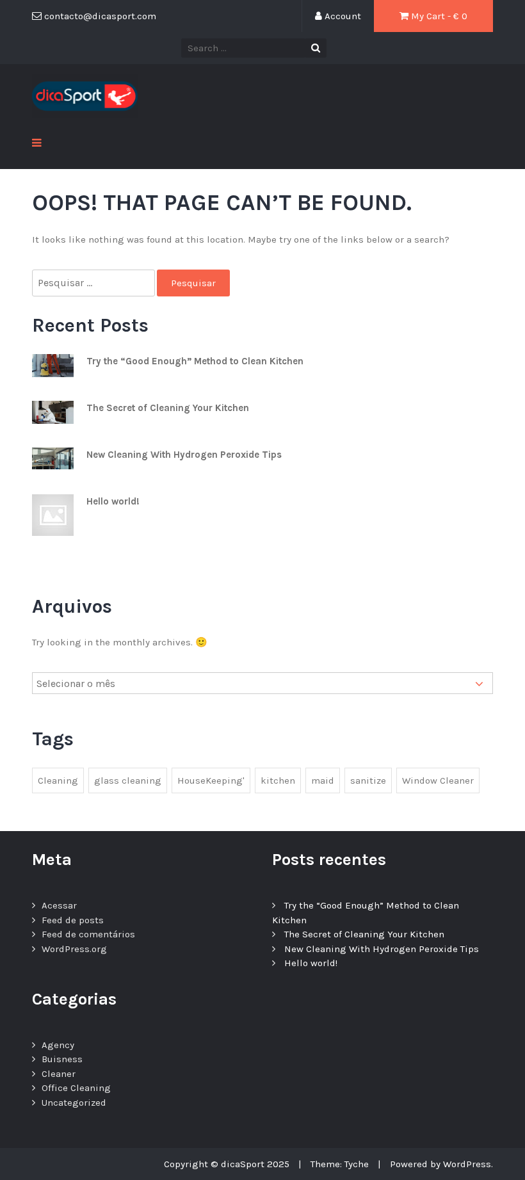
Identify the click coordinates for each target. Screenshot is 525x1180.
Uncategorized (74, 1102)
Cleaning (58, 780)
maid (322, 780)
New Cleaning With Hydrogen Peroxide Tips (184, 454)
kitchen (278, 780)
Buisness (62, 1059)
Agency (58, 1045)
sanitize (368, 780)
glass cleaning (127, 780)
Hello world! (113, 501)
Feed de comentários (88, 934)
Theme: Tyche (340, 1164)
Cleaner (59, 1073)
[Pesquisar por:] (94, 283)
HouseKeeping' (211, 780)
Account (341, 16)
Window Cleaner (438, 780)
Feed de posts (73, 920)
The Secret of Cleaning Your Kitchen (167, 408)
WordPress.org (74, 949)
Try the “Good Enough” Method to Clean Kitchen (194, 361)
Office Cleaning (76, 1088)
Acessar (59, 905)
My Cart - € (437, 16)
